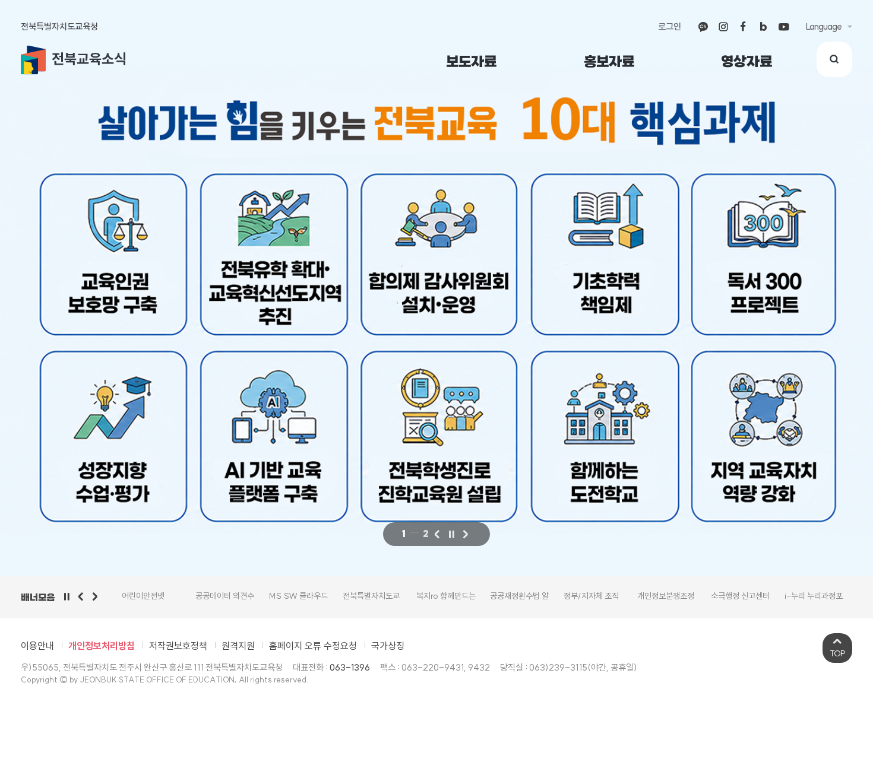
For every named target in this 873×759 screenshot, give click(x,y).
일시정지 (66, 596)
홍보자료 (609, 62)
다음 (466, 534)
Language (824, 26)
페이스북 (743, 27)
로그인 (669, 26)
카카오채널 (703, 27)
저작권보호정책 (178, 646)
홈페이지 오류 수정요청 (313, 646)
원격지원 (238, 646)
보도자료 (471, 62)
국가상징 (387, 646)
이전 (437, 534)
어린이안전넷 (143, 595)
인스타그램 (723, 27)
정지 (451, 534)
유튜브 (784, 27)
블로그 (764, 27)
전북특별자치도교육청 (59, 26)
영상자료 (746, 62)
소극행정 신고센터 (740, 595)
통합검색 (834, 59)
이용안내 (37, 646)
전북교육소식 (89, 59)
